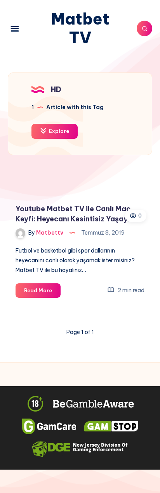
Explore (58, 131)
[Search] (144, 28)
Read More (42, 292)
